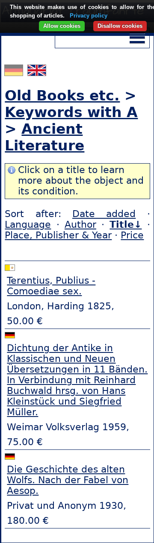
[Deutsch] (15, 72)
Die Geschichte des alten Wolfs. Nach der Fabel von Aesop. (67, 480)
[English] (37, 72)
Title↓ (126, 224)
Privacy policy (88, 15)
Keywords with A (71, 112)
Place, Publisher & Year (58, 235)
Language (28, 224)
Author (80, 224)
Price (132, 235)
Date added (104, 213)
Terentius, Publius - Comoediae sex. (51, 285)
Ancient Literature (44, 137)
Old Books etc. (62, 95)
